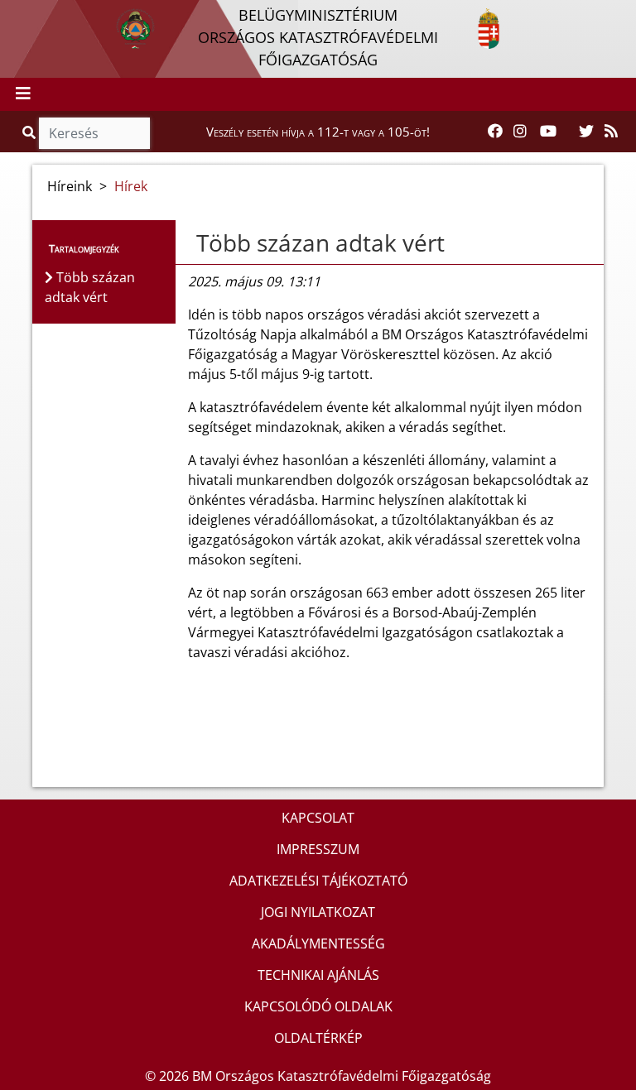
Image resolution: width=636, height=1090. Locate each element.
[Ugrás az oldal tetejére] (188, 243)
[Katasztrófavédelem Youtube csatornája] (548, 131)
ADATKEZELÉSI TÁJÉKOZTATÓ (318, 881)
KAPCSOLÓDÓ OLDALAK (318, 1006)
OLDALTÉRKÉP (318, 1038)
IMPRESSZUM (318, 849)
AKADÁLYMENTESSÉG (318, 943)
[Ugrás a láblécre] (49, 14)
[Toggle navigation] (23, 94)
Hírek (130, 186)
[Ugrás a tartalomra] (30, 14)
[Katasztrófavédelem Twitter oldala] (586, 131)
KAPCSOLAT (318, 818)
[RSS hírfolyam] (611, 131)
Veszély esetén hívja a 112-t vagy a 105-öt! (318, 131)
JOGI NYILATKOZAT (318, 912)
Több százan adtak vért (320, 242)
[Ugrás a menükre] (12, 14)
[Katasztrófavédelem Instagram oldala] (520, 131)
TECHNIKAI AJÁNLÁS (318, 975)
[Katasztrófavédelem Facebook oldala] (495, 131)
